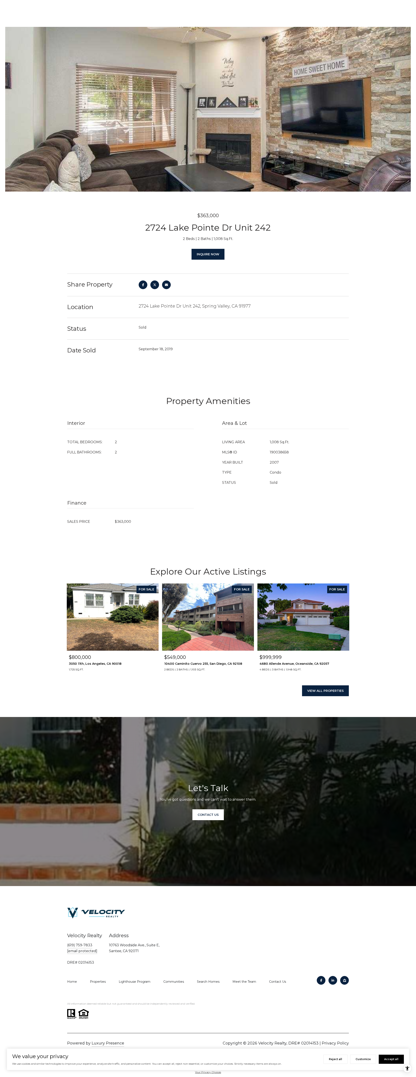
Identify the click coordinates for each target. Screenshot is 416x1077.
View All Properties (325, 691)
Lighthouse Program (134, 982)
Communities (173, 982)
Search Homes (208, 982)
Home (72, 982)
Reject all (335, 1059)
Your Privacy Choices (208, 1072)
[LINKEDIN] (332, 980)
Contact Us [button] (208, 815)
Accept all (391, 1059)
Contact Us (277, 982)
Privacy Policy (335, 1043)
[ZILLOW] (344, 980)
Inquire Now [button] (208, 254)
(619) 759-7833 (79, 945)
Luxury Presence (108, 1043)
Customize (363, 1059)
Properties (98, 982)
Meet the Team (244, 982)
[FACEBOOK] (321, 980)
